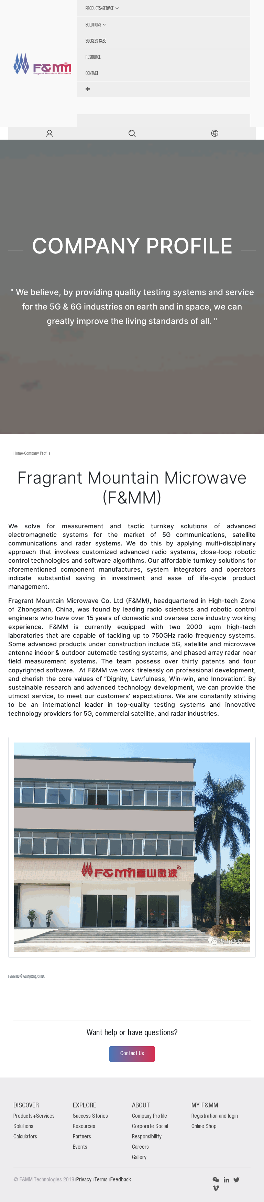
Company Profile (37, 453)
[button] (166, 89)
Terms (101, 1180)
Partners (82, 1137)
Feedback (120, 1180)
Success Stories (90, 1116)
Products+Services (34, 1116)
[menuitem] (166, 41)
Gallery (139, 1157)
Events (80, 1147)
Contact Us (132, 1053)
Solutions (23, 1126)
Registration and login (214, 1116)
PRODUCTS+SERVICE (100, 8)
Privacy (84, 1180)
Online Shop (204, 1126)
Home (18, 453)
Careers (140, 1147)
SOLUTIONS (93, 24)
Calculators (25, 1137)
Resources (84, 1126)
